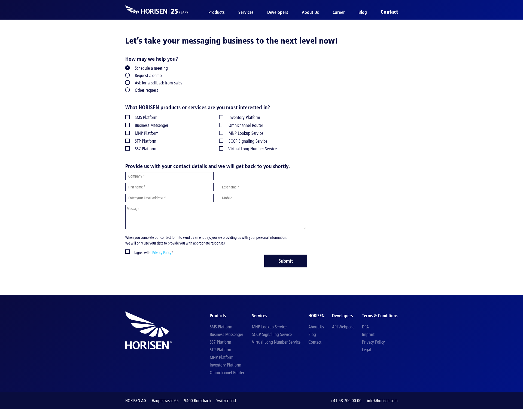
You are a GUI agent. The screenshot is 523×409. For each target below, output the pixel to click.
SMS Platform (221, 326)
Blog (362, 12)
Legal (366, 349)
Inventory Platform (225, 365)
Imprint (368, 334)
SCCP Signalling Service (272, 334)
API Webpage (343, 326)
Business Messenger (226, 334)
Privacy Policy (161, 253)
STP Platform (220, 349)
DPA (365, 326)
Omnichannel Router (227, 372)
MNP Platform (221, 357)
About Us (310, 12)
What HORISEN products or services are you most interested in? (197, 107)
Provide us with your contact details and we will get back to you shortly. (207, 166)
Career (339, 12)
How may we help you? (151, 59)
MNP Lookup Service (269, 326)
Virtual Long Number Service (276, 342)
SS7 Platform (220, 342)
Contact (389, 12)
